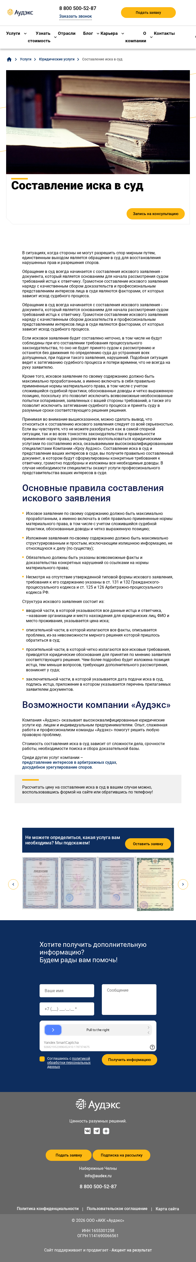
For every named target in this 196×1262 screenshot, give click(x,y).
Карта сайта (167, 1208)
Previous (13, 884)
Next (183, 884)
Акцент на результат (132, 1250)
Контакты (164, 33)
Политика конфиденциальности (48, 1208)
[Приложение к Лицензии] (117, 883)
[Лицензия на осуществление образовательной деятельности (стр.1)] (41, 883)
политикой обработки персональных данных (69, 1062)
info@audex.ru (98, 1175)
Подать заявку (148, 12)
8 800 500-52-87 (77, 8)
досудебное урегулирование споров (57, 767)
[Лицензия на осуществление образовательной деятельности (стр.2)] (79, 883)
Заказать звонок (75, 16)
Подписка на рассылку (121, 1155)
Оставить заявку (148, 844)
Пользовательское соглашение (117, 1208)
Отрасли (67, 33)
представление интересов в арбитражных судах (69, 762)
